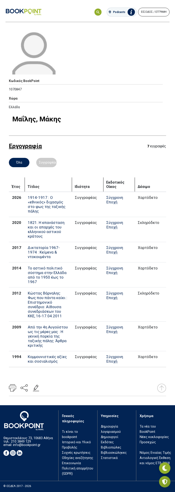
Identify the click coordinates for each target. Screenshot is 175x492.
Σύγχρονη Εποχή (114, 199)
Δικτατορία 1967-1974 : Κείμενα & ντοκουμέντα (44, 252)
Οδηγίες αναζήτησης (77, 458)
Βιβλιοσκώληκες (114, 453)
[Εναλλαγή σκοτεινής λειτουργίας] (164, 468)
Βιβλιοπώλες (111, 447)
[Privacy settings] (164, 481)
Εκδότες (107, 442)
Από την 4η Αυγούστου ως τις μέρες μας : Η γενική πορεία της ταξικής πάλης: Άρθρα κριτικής (48, 336)
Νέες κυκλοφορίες (154, 437)
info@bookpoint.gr (27, 445)
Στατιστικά (109, 458)
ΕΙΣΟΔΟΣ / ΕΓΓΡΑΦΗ (154, 11)
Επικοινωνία (71, 463)
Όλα (19, 162)
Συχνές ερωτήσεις (76, 453)
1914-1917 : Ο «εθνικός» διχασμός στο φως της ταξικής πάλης (46, 204)
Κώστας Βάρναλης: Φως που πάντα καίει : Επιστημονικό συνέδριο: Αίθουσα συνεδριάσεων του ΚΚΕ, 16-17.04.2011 (47, 304)
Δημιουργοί (109, 437)
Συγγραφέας (48, 162)
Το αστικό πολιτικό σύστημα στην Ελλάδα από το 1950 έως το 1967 (47, 275)
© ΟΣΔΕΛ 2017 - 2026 (17, 486)
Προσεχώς (148, 442)
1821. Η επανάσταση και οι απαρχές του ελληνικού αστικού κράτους (46, 229)
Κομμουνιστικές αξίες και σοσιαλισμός (47, 359)
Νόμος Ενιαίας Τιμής (155, 453)
